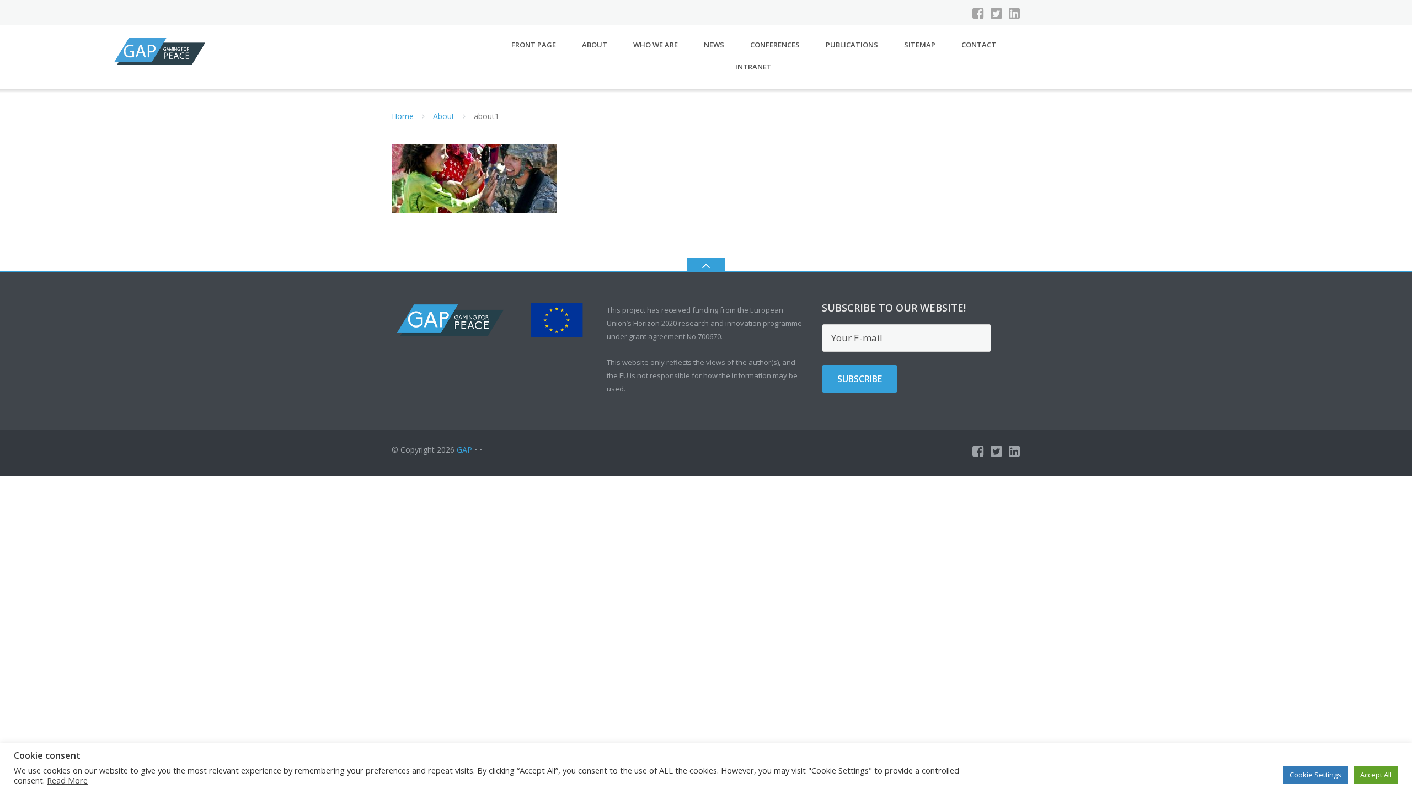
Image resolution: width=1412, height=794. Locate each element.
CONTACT (978, 45)
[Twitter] (996, 13)
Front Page (533, 45)
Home (403, 116)
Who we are (655, 45)
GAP (464, 449)
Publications (852, 45)
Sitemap (919, 45)
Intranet (753, 67)
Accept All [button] (1376, 775)
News (714, 45)
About (594, 45)
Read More (67, 780)
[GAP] (161, 50)
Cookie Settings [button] (1315, 775)
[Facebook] (978, 13)
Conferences (775, 45)
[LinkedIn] (1014, 13)
